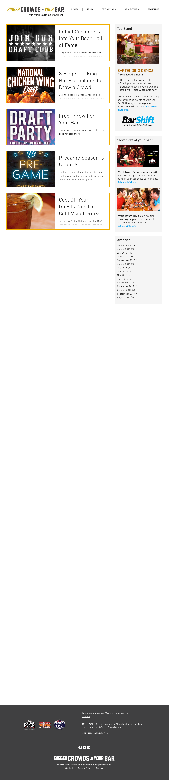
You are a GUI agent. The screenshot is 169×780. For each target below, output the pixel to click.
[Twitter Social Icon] (84, 747)
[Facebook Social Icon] (80, 747)
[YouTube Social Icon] (88, 747)
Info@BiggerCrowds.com (108, 727)
